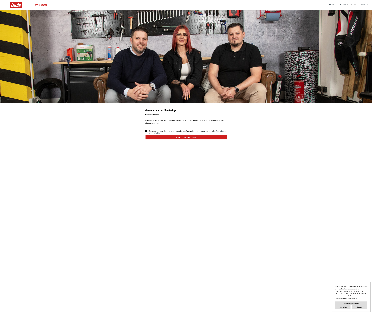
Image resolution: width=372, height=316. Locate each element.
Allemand (332, 4)
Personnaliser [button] (343, 307)
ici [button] (356, 298)
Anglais (343, 4)
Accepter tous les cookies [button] (351, 303)
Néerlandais (364, 4)
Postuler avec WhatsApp (186, 137)
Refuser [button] (359, 307)
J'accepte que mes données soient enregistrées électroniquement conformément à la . (187, 132)
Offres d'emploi (41, 5)
